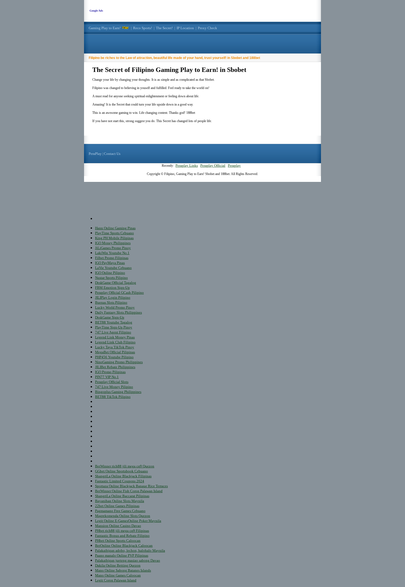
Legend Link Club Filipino (115, 342)
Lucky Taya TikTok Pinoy (114, 347)
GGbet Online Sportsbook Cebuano (121, 471)
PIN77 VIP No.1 (107, 377)
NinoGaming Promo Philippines (119, 362)
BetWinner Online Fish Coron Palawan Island (129, 491)
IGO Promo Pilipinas (110, 372)
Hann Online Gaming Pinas (115, 228)
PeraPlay (95, 154)
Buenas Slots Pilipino (111, 302)
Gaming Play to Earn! (105, 28)
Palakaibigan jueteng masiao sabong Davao (127, 560)
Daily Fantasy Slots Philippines (118, 312)
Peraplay (234, 165)
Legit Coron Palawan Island (115, 580)
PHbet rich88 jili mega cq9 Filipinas (122, 531)
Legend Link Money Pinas (115, 337)
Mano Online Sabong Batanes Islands (123, 570)
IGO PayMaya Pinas (110, 263)
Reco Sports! (142, 28)
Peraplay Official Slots (111, 382)
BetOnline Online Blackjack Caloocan (124, 545)
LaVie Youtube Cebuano (113, 268)
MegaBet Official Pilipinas (115, 352)
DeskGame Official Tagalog (115, 283)
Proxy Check (207, 28)
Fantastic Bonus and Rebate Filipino (122, 536)
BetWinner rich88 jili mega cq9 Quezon (124, 466)
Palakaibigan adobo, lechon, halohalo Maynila (130, 550)
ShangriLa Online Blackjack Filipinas (123, 476)
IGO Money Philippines (113, 243)
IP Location (185, 28)
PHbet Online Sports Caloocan (118, 540)
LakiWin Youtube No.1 (112, 253)
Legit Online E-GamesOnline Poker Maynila (128, 521)
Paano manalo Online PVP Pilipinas (121, 555)
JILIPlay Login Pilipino (112, 297)
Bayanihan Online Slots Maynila (119, 501)
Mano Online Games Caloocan (118, 575)
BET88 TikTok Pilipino (113, 397)
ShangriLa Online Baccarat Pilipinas (122, 496)
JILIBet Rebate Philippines (115, 367)
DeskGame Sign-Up (109, 317)
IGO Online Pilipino (110, 273)
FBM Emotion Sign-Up (112, 288)
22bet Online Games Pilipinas (117, 506)
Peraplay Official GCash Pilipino (119, 292)
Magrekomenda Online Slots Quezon (122, 516)
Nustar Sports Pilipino (111, 278)
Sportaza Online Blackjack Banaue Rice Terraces (131, 486)
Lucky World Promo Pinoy (115, 307)
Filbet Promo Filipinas (111, 258)
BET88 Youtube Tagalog (113, 322)
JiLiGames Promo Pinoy (113, 248)
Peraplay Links (186, 165)
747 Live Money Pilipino (114, 387)
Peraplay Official (212, 165)
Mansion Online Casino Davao (118, 526)
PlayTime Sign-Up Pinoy (113, 327)
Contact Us (112, 154)
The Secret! (164, 28)
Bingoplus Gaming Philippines (118, 392)
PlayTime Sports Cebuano (114, 233)
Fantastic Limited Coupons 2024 (119, 481)
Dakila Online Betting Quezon (118, 565)
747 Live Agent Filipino (113, 332)
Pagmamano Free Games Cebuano (120, 511)
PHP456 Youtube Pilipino (114, 357)
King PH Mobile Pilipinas (114, 238)
